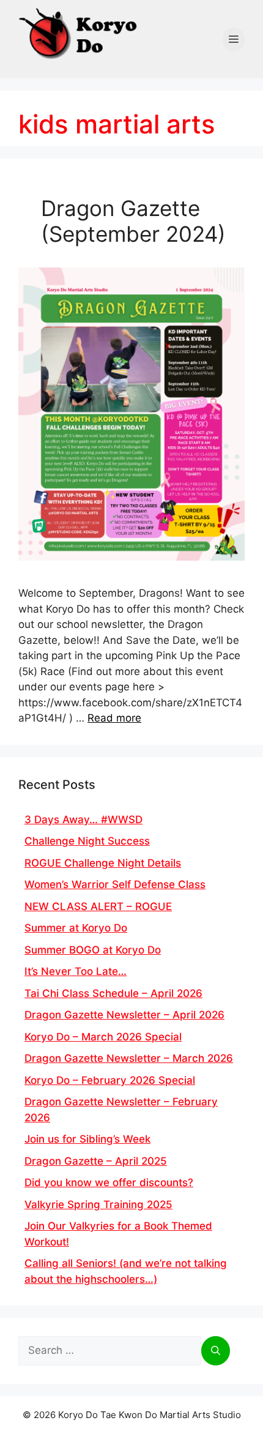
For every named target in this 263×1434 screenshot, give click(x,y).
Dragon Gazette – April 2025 (95, 1161)
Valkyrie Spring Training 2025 (98, 1204)
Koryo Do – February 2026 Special (109, 1080)
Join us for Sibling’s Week (87, 1139)
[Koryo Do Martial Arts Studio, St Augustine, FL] (79, 31)
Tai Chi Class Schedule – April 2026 (113, 993)
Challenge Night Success (87, 841)
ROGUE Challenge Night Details (102, 863)
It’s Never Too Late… (75, 971)
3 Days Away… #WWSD (83, 819)
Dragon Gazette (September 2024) (133, 221)
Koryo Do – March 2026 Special (103, 1037)
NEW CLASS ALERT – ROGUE (98, 906)
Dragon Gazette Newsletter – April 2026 (124, 1015)
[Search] (215, 1350)
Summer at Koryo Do (75, 928)
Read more (114, 718)
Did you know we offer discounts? (108, 1182)
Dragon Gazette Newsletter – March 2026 (128, 1058)
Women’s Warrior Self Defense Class (115, 884)
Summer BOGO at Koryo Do (92, 950)
